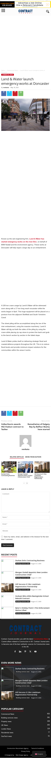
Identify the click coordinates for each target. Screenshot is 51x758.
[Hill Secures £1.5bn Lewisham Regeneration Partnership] (42, 467)
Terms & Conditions (37, 748)
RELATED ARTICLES (17, 457)
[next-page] (27, 483)
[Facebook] (3, 93)
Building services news (23, 563)
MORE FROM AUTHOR (33, 457)
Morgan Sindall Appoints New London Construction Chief (25, 475)
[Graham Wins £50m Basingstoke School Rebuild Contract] (7, 601)
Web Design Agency (22, 755)
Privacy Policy (25, 751)
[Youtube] (35, 652)
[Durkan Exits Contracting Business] (9, 467)
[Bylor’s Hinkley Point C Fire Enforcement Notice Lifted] (7, 613)
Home (3, 70)
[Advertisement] (25, 41)
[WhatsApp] (20, 93)
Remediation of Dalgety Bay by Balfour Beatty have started (39, 427)
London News (6, 729)
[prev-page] (24, 483)
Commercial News (12, 70)
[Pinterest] (15, 93)
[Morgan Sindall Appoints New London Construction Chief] (25, 467)
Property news (6, 721)
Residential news (7, 733)
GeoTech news (6, 736)
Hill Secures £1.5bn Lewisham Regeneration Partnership (40, 476)
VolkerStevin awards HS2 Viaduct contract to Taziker (12, 427)
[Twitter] (9, 93)
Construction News (41, 639)
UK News (4, 725)
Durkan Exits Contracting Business (8, 474)
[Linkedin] (20, 652)
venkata (6, 87)
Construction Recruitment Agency (17, 748)
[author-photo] (25, 441)
